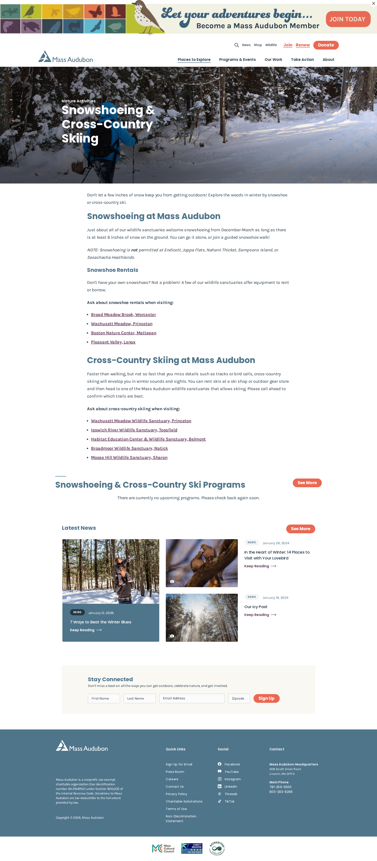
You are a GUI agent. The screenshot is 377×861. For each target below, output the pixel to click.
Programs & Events (237, 59)
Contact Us (175, 786)
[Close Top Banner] (373, 3)
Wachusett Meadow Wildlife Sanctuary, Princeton (141, 420)
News (246, 45)
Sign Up (266, 698)
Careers (172, 779)
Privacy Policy (176, 794)
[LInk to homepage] (65, 56)
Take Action (302, 59)
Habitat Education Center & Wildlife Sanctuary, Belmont (148, 439)
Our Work (273, 59)
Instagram (233, 779)
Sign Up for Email (179, 764)
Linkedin (231, 786)
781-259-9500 (280, 787)
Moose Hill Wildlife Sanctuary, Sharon (129, 457)
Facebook (232, 764)
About (328, 59)
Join (287, 45)
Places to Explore (194, 59)
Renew (303, 45)
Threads (231, 794)
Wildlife (271, 45)
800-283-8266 (281, 792)
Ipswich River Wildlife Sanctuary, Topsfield (134, 429)
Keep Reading (82, 630)
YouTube (232, 772)
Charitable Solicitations (184, 801)
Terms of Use (176, 809)
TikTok (230, 801)
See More (307, 483)
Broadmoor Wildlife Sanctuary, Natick (129, 448)
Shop (258, 45)
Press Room (175, 772)
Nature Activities (79, 101)
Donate (326, 45)
